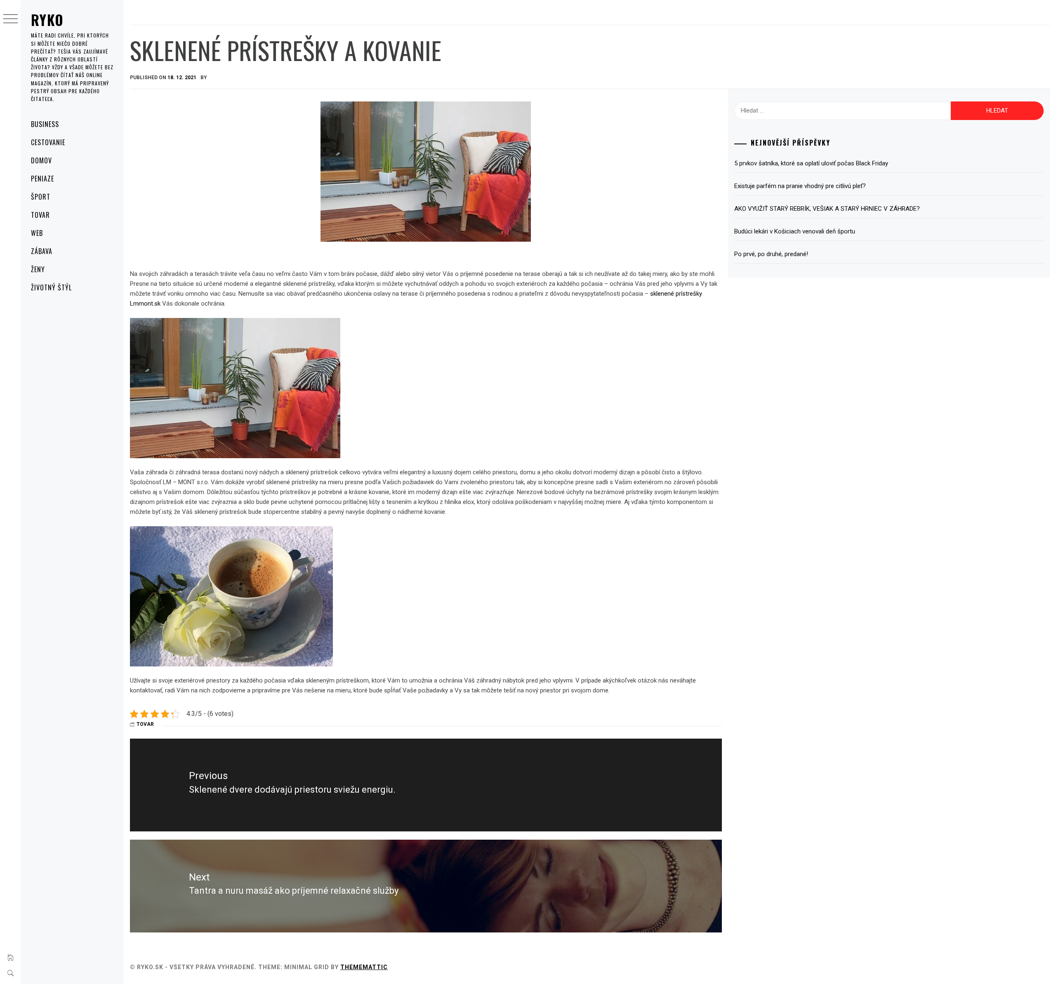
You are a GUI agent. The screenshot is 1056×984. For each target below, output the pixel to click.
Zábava (41, 251)
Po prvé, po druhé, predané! (771, 254)
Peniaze (42, 179)
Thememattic (364, 967)
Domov (41, 160)
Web (37, 233)
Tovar (40, 215)
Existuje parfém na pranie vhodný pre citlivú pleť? (800, 186)
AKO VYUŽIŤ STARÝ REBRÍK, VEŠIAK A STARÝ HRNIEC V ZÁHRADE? (827, 208)
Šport (40, 197)
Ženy (38, 269)
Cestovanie (48, 142)
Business (45, 124)
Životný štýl (51, 287)
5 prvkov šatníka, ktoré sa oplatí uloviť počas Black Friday (811, 163)
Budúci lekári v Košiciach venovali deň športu (794, 231)
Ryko (47, 19)
